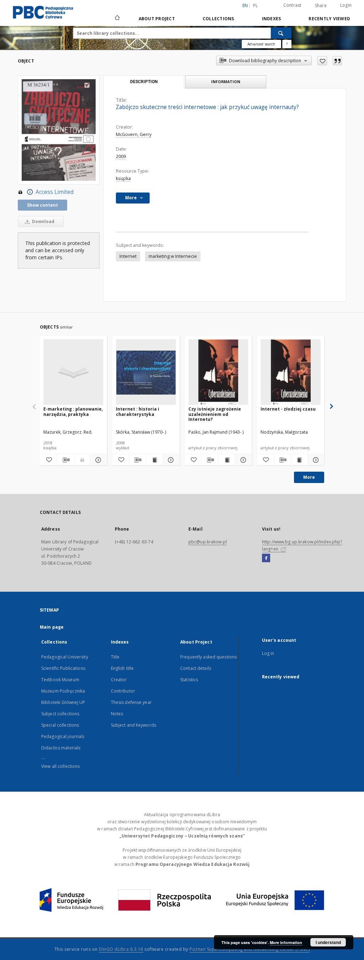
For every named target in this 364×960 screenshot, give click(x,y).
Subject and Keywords (133, 725)
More (309, 477)
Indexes (271, 19)
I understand (328, 942)
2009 (121, 156)
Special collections (60, 725)
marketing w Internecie (173, 256)
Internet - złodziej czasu (288, 409)
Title (115, 657)
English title (122, 668)
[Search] (281, 33)
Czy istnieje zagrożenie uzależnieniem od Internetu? (214, 414)
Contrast (292, 5)
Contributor (123, 691)
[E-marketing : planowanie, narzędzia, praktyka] (73, 372)
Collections (218, 19)
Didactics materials (60, 748)
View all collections (60, 766)
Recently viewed (329, 19)
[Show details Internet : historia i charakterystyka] (170, 460)
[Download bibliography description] (65, 460)
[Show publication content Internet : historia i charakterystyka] (154, 460)
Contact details (195, 668)
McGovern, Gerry (133, 134)
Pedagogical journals (62, 736)
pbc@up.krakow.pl (207, 542)
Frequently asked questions (208, 657)
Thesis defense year (131, 702)
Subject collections (60, 714)
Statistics (189, 680)
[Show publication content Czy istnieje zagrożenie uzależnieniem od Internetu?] (226, 460)
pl (255, 5)
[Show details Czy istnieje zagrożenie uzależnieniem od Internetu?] (242, 460)
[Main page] (117, 18)
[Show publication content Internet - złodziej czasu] (299, 460)
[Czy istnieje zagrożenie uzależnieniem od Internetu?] (218, 372)
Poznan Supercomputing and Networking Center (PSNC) (249, 949)
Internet (127, 256)
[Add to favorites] (322, 60)
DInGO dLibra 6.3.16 (121, 949)
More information (286, 942)
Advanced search (261, 44)
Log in (268, 653)
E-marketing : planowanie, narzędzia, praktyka (73, 411)
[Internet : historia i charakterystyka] (146, 372)
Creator (119, 680)
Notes (117, 714)
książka (123, 178)
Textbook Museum (60, 680)
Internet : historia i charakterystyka (137, 411)
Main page (52, 627)
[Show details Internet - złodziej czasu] (315, 460)
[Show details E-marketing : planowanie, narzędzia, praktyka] (97, 460)
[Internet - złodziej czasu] (290, 372)
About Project (157, 19)
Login (346, 5)
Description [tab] (143, 81)
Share (321, 6)
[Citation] (337, 60)
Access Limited (55, 192)
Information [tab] (225, 81)
